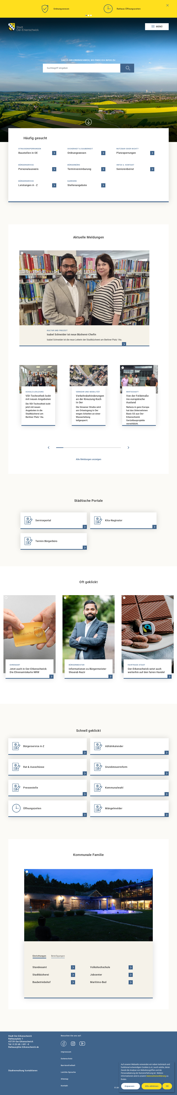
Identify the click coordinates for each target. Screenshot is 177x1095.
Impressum (66, 1052)
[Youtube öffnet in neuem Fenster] (82, 1044)
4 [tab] (81, 447)
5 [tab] (88, 447)
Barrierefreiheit (68, 1065)
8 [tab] (110, 447)
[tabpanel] (54, 10)
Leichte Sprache (68, 1072)
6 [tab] (95, 447)
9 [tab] (117, 447)
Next (128, 448)
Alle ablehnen (151, 1086)
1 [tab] (86, 15)
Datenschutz (66, 1059)
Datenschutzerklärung (156, 1076)
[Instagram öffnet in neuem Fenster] (73, 1044)
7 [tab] (102, 447)
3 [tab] (91, 15)
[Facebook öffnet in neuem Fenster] (63, 1044)
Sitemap (64, 1079)
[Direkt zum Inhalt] (88, 122)
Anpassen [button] (129, 1086)
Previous (48, 448)
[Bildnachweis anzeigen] (22, 253)
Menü (158, 26)
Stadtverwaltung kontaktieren (22, 1070)
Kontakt (64, 1086)
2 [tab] (88, 15)
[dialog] (146, 1077)
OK (167, 1086)
